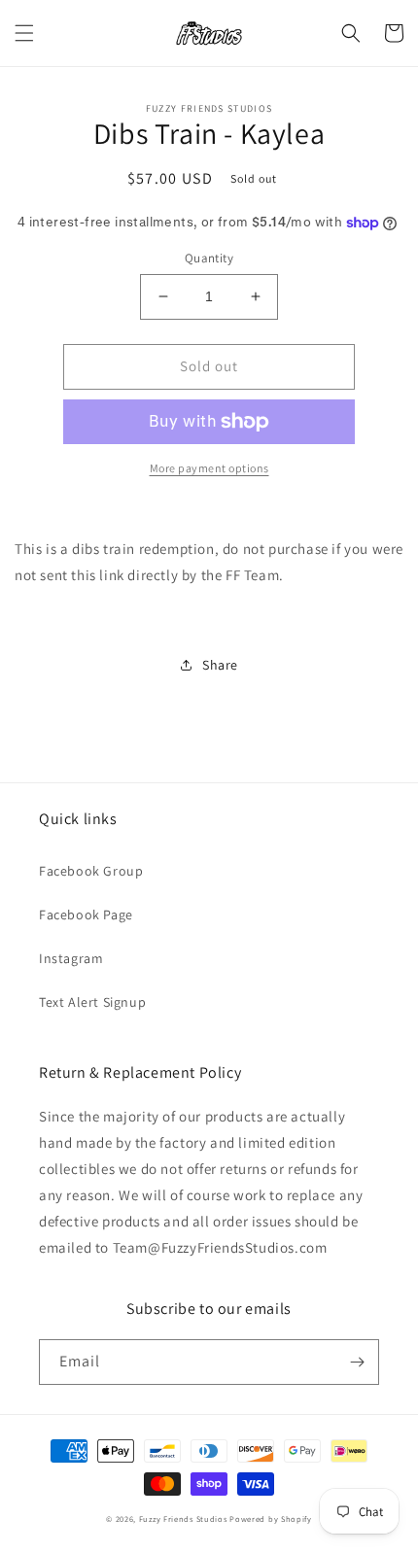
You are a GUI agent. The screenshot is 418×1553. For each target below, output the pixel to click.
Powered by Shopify (270, 1518)
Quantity (209, 258)
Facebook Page (86, 914)
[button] (24, 33)
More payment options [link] (209, 468)
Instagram (71, 958)
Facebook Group (91, 871)
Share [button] (220, 664)
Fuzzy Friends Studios (183, 1518)
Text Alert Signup (92, 1002)
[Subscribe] (356, 1362)
